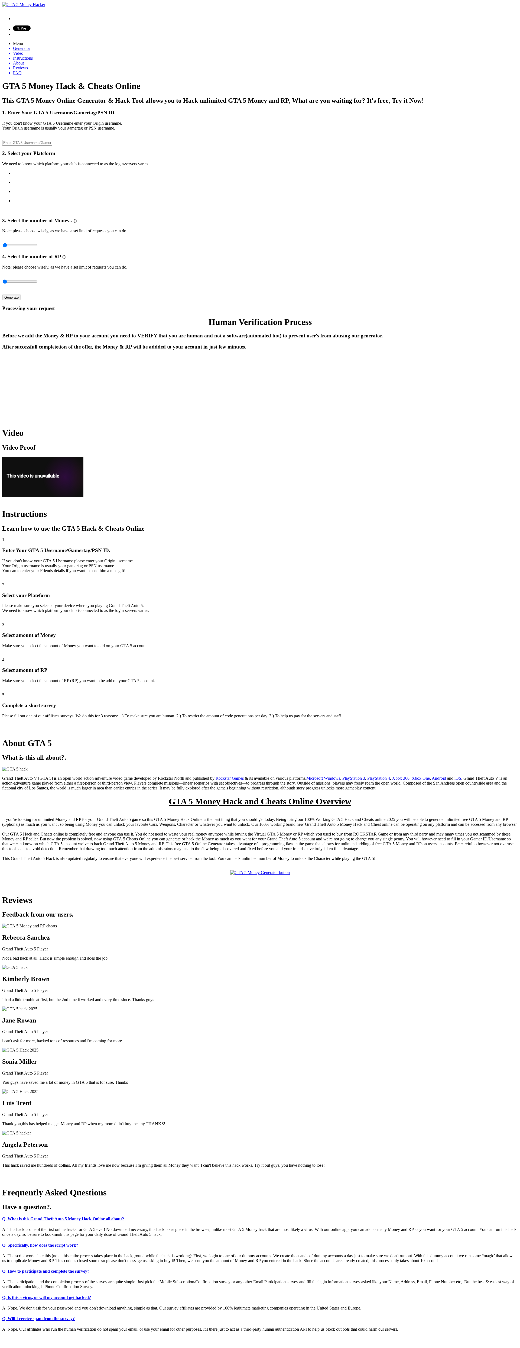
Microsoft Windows (323, 778)
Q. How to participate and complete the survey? (45, 1271)
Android (439, 778)
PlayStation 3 (353, 778)
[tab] (260, 1219)
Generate (11, 297)
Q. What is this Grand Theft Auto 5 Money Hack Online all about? (63, 1219)
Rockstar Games (230, 778)
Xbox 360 (401, 778)
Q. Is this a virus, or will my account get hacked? (46, 1297)
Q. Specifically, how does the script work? (40, 1245)
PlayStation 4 (378, 778)
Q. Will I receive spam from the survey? (38, 1318)
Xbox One (421, 778)
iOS (457, 778)
